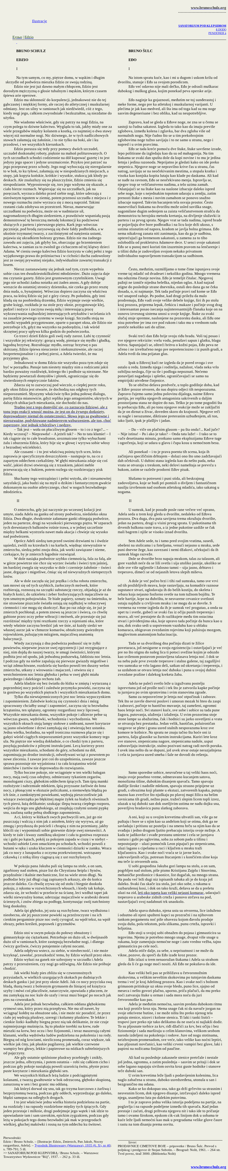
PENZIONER (217, 33)
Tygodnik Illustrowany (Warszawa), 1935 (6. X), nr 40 (72, 1145)
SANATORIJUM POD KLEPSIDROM (202, 25)
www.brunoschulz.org (208, 1167)
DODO (221, 29)
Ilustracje (39, 21)
